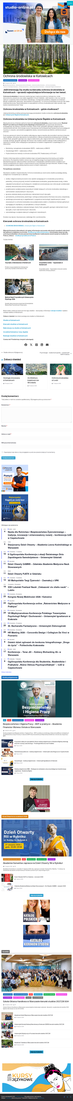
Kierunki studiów (8, 994)
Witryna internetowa (8, 443)
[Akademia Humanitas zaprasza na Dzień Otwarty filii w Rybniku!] (36, 838)
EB (14, 730)
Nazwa (4, 426)
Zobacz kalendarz (6, 672)
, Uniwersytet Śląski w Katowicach (25, 226)
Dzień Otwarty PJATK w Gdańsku (24, 573)
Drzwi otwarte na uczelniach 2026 (12, 859)
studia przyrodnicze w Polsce (25, 235)
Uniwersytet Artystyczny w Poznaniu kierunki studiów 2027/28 (32, 1033)
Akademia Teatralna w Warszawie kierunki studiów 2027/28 (31, 1042)
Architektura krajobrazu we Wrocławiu (33, 380)
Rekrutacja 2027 (38, 994)
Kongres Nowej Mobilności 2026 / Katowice (30, 596)
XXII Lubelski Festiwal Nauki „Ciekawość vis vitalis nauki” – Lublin (38, 588)
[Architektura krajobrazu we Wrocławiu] (36, 364)
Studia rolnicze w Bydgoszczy (13, 352)
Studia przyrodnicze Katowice (38, 232)
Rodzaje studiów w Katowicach (15, 336)
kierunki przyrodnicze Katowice (23, 85)
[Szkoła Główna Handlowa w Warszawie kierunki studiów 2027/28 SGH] (36, 973)
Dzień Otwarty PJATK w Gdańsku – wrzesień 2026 (28, 877)
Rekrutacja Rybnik (41, 859)
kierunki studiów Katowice (38, 85)
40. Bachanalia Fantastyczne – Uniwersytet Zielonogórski (37, 625)
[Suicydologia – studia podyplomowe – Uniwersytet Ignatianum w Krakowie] (7, 762)
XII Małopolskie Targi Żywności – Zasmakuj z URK (33, 580)
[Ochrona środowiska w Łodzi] (61, 364)
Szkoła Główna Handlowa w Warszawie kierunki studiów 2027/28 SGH (36, 1001)
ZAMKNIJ (70, 3)
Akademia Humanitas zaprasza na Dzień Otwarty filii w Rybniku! (33, 863)
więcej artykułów (36, 779)
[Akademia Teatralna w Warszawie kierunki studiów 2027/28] (7, 1043)
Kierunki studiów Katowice (10, 80)
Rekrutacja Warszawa (49, 994)
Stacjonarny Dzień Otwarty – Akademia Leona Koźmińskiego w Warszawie (40, 546)
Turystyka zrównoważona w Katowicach (18, 263)
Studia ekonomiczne (61, 994)
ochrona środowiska (50, 85)
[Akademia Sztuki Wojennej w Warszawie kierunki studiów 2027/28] (7, 1016)
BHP (5, 720)
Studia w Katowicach (11, 320)
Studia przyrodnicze (34, 80)
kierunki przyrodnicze (10, 85)
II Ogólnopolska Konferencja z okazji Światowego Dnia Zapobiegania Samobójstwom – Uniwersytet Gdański (36, 556)
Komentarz (5, 405)
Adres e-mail (6, 434)
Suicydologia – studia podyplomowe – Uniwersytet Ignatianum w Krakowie (35, 761)
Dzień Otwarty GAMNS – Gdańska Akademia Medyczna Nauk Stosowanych (38, 565)
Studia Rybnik (51, 859)
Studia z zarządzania (19, 997)
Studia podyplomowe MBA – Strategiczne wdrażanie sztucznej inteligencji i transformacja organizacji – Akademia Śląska (40, 770)
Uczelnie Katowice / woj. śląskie (15, 332)
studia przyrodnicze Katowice (37, 86)
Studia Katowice (22, 80)
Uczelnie (28, 997)
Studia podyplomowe (18, 720)
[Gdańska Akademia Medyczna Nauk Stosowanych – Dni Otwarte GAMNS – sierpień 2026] (7, 887)
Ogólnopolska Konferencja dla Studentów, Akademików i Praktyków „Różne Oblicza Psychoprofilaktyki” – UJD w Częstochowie (37, 664)
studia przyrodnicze (24, 86)
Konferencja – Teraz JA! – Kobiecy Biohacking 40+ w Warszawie (34, 653)
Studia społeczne (29, 720)
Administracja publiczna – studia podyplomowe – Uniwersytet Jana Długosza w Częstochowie (41, 751)
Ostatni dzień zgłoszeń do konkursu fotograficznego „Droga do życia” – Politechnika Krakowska (38, 644)
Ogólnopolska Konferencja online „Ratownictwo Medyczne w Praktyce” (39, 605)
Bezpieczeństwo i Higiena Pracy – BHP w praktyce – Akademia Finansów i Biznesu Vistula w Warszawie (32, 725)
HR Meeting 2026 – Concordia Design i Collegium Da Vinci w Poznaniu (38, 634)
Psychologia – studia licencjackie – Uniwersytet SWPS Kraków (54, 353)
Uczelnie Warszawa (37, 997)
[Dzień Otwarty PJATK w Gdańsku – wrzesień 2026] (7, 878)
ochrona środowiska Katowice (10, 86)
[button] (26, 345)
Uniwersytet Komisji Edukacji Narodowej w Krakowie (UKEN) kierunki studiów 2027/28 (39, 1024)
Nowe (9, 720)
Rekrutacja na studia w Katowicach (17, 328)
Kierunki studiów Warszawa (20, 994)
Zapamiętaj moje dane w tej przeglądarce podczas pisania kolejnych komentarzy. (29, 452)
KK (15, 83)
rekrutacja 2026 (31, 859)
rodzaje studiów (56, 311)
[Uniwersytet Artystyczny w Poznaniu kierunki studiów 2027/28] (7, 1034)
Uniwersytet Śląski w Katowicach (53, 86)
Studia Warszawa (40, 720)
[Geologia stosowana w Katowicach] (12, 364)
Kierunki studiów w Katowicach (15, 324)
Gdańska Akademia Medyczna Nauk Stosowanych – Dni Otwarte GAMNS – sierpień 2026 (40, 886)
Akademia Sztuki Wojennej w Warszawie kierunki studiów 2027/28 (33, 1015)
